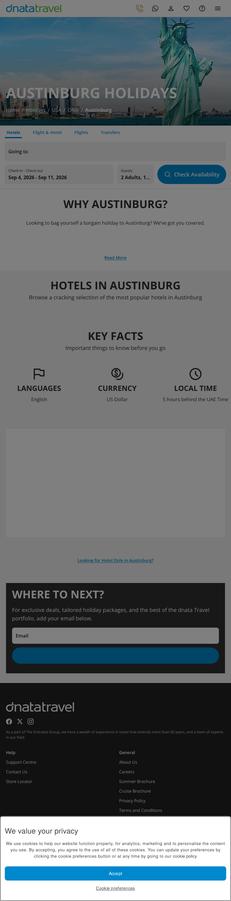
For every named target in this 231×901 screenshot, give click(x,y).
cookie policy (185, 856)
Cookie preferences (115, 888)
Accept (115, 873)
